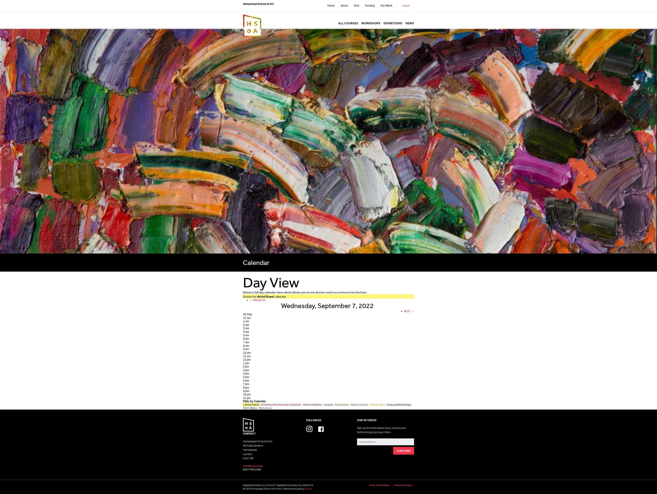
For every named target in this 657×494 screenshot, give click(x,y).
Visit (356, 5)
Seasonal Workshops (399, 404)
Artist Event (252, 404)
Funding (370, 5)
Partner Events (359, 404)
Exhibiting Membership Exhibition (281, 404)
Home (331, 5)
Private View (377, 404)
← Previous (258, 300)
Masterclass (342, 404)
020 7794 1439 (252, 469)
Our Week (386, 5)
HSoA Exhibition (312, 404)
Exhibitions (393, 23)
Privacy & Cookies (403, 485)
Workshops (370, 23)
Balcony (308, 488)
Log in (406, 5)
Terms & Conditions (379, 485)
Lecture (328, 404)
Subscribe (363, 435)
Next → (409, 311)
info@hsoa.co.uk (253, 466)
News (409, 23)
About (344, 5)
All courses (348, 23)
